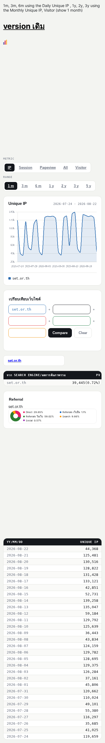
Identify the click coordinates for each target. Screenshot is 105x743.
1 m (11, 186)
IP (9, 168)
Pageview (48, 168)
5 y (88, 186)
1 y (51, 186)
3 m (25, 186)
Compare (60, 333)
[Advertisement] (52, 99)
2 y (63, 186)
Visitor (80, 168)
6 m (38, 186)
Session (25, 168)
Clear (83, 333)
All (65, 168)
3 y (76, 186)
